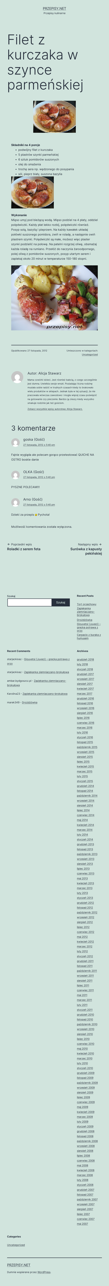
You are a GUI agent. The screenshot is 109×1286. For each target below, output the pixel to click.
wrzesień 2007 (86, 1204)
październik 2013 (87, 854)
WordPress (43, 1272)
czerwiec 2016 (85, 722)
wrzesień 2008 (86, 1145)
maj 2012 (82, 936)
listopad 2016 (85, 703)
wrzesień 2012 (85, 917)
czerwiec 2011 (85, 990)
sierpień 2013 (85, 863)
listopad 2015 (85, 742)
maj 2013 (82, 878)
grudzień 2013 (85, 844)
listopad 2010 (85, 1019)
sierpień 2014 (85, 805)
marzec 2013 (84, 888)
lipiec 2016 (83, 717)
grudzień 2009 (85, 1072)
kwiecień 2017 (85, 688)
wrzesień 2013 (85, 858)
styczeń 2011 (85, 1009)
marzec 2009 (85, 1116)
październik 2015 (87, 747)
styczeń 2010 (85, 1068)
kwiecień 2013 (85, 883)
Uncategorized (90, 354)
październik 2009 (87, 1082)
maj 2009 (82, 1106)
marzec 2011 (84, 999)
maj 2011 (82, 995)
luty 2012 (82, 951)
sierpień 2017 (85, 683)
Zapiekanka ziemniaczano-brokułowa (86, 612)
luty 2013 (82, 892)
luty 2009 (82, 1121)
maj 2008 (82, 1165)
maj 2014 (82, 819)
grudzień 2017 (85, 674)
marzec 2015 (84, 771)
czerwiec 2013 (85, 873)
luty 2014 (82, 834)
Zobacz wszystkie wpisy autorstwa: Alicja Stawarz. (55, 409)
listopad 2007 (85, 1194)
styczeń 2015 (85, 781)
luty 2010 (82, 1063)
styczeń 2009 (85, 1126)
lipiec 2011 (83, 985)
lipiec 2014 (83, 810)
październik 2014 (87, 795)
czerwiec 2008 (86, 1160)
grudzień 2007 (85, 1189)
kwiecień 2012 (85, 941)
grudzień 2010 (85, 1014)
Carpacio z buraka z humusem (89, 636)
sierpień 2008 (85, 1150)
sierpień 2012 (85, 922)
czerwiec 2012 (85, 931)
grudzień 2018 (85, 659)
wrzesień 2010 (85, 1029)
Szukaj (11, 596)
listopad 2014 (85, 790)
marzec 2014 (85, 829)
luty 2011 (82, 1004)
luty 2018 (82, 664)
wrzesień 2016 (85, 708)
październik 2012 (87, 912)
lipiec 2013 (83, 868)
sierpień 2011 (84, 980)
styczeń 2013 (85, 897)
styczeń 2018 (85, 669)
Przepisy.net (54, 8)
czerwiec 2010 (85, 1043)
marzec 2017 (84, 693)
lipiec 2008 (83, 1155)
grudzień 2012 (85, 902)
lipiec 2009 (83, 1097)
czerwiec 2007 (86, 1218)
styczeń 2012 (85, 956)
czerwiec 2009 (86, 1102)
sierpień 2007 (85, 1209)
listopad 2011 (85, 965)
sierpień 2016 (85, 712)
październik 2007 (87, 1199)
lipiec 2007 (83, 1214)
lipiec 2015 (83, 761)
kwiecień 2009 (85, 1111)
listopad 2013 (85, 849)
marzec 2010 (84, 1058)
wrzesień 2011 (85, 975)
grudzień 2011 (85, 961)
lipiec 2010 (83, 1038)
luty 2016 (82, 732)
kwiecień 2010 (85, 1053)
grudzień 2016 (85, 698)
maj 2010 (82, 1048)
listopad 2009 (85, 1077)
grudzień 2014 (85, 785)
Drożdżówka (84, 619)
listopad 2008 (85, 1136)
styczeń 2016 (85, 737)
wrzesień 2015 (85, 751)
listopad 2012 (85, 907)
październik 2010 (87, 1024)
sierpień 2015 (85, 756)
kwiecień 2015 (85, 766)
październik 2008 (87, 1141)
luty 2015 (82, 776)
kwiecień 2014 (85, 824)
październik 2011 (87, 970)
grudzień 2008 (85, 1131)
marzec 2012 (84, 946)
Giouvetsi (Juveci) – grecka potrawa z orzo (89, 627)
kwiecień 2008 (85, 1170)
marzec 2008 (85, 1175)
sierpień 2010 (85, 1034)
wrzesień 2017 (85, 678)
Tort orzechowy (86, 604)
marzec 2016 (84, 727)
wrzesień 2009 (86, 1087)
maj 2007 (82, 1223)
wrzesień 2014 (85, 800)
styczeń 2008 (85, 1184)
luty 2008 (82, 1179)
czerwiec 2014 (85, 815)
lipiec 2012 (83, 927)
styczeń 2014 (85, 839)
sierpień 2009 (85, 1092)
